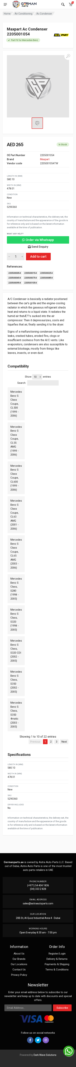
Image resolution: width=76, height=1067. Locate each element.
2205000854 (46, 277)
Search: (21, 382)
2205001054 (30, 282)
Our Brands (19, 959)
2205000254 (46, 273)
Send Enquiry (39, 246)
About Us (19, 953)
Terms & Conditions (57, 969)
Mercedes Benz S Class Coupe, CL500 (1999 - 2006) (16, 403)
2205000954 (14, 282)
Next (64, 741)
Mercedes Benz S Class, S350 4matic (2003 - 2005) (16, 714)
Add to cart (38, 256)
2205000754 (30, 277)
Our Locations (19, 964)
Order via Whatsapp (39, 240)
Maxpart (44, 159)
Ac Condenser (44, 13)
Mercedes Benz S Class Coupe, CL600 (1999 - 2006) (16, 477)
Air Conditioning (23, 13)
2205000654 (14, 277)
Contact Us (19, 969)
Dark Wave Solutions (45, 1055)
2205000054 (14, 273)
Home (7, 13)
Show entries (38, 376)
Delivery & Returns (57, 959)
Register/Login (57, 953)
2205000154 (30, 273)
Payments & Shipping (57, 964)
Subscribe (62, 1007)
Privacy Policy (19, 974)
